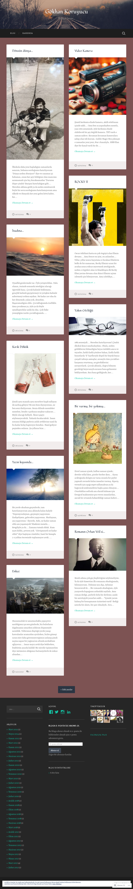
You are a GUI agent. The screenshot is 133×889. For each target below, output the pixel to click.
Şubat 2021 (13, 760)
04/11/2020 (19, 671)
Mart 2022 (13, 742)
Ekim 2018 (13, 809)
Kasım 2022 (13, 738)
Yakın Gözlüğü (84, 310)
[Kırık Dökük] (35, 373)
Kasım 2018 (13, 805)
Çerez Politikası (56, 884)
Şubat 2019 (13, 796)
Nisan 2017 (13, 858)
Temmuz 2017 (14, 845)
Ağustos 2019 (14, 787)
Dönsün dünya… (22, 51)
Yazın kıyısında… (22, 462)
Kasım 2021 (13, 747)
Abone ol (55, 750)
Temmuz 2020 (15, 773)
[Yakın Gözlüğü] (97, 326)
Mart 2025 (13, 729)
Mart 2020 (13, 778)
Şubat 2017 (13, 867)
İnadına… (18, 231)
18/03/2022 (82, 390)
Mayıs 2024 (13, 733)
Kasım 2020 (13, 765)
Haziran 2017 (14, 849)
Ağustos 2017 (14, 840)
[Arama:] (24, 709)
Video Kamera (83, 51)
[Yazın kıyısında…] (35, 484)
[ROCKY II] (97, 217)
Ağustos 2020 (14, 769)
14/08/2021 (82, 515)
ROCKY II (81, 182)
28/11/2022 (19, 330)
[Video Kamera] (97, 86)
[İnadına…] (35, 256)
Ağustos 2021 (14, 751)
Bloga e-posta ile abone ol (64, 726)
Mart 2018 (13, 827)
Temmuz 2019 (14, 791)
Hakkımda (27, 33)
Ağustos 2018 (14, 814)
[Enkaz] (35, 596)
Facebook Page (98, 735)
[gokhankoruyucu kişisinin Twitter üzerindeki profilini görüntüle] (57, 712)
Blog (12, 33)
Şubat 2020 (13, 782)
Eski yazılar (67, 689)
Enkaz (16, 571)
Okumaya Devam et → (22, 202)
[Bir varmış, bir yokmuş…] (97, 438)
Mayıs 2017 (13, 854)
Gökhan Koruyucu (66, 11)
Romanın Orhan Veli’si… (90, 532)
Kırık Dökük (20, 347)
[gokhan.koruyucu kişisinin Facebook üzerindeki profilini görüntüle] (51, 712)
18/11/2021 (19, 445)
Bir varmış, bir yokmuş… (90, 406)
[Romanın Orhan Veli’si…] (97, 554)
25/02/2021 (82, 622)
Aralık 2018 (13, 800)
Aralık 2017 (13, 831)
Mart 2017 (12, 863)
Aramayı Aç (123, 33)
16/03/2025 (19, 214)
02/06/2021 (19, 555)
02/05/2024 (82, 294)
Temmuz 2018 (14, 818)
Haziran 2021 (14, 756)
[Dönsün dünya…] (35, 108)
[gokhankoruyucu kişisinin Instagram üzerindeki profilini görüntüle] (63, 712)
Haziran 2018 (14, 822)
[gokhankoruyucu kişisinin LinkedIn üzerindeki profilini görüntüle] (69, 712)
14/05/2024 (82, 165)
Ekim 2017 (13, 836)
